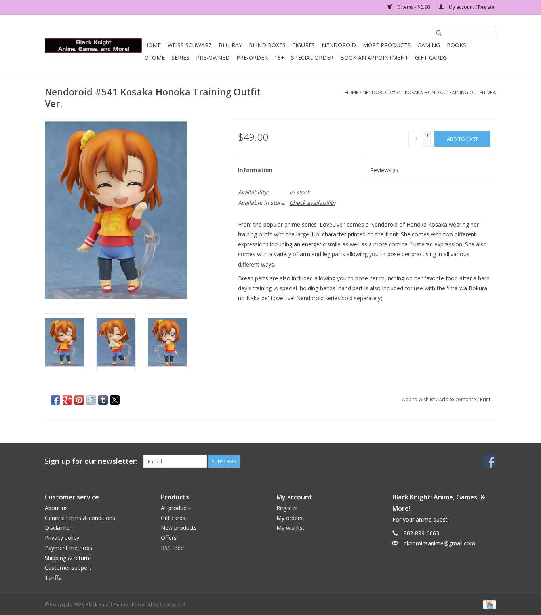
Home (152, 45)
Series (180, 57)
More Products (387, 45)
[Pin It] (79, 400)
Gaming (428, 45)
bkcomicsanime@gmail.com (439, 543)
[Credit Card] (488, 604)
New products (179, 527)
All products (176, 508)
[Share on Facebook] (55, 400)
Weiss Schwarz (190, 45)
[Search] (439, 33)
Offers (169, 537)
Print (485, 399)
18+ (279, 57)
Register (286, 508)
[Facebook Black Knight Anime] (490, 461)
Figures (303, 45)
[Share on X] (115, 400)
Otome (154, 57)
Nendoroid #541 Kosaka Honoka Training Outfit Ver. (429, 92)
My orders (289, 518)
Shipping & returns (68, 558)
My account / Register (472, 7)
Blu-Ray (230, 45)
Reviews (384, 170)
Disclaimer (58, 527)
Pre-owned (213, 57)
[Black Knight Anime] (93, 45)
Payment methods (68, 548)
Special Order (312, 57)
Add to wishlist (419, 399)
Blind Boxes (267, 45)
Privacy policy (62, 537)
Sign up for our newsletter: (91, 461)
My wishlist (290, 527)
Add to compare (458, 399)
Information (255, 170)
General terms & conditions (80, 518)
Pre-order (252, 57)
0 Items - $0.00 (413, 7)
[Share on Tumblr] (103, 400)
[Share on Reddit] (91, 400)
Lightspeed (172, 604)
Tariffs (53, 577)
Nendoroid (339, 45)
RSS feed (172, 548)
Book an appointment (374, 57)
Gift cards (431, 57)
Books (456, 45)
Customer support (68, 567)
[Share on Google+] (67, 400)
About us (56, 508)
